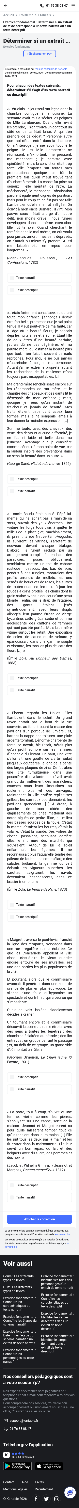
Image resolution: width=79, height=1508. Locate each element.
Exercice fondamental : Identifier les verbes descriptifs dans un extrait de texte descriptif (57, 1321)
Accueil (8, 15)
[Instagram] (56, 1498)
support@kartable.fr (24, 1421)
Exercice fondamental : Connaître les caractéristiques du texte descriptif (57, 1300)
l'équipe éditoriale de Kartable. (51, 69)
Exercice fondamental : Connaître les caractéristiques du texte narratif (19, 1304)
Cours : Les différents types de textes (18, 1278)
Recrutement (44, 1489)
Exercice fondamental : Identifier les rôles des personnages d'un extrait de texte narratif (57, 1282)
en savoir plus (62, 1234)
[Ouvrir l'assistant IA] (70, 1492)
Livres (39, 1482)
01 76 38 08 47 (57, 5)
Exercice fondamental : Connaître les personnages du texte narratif (19, 1356)
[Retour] (7, 5)
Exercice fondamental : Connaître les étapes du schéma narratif (20, 1320)
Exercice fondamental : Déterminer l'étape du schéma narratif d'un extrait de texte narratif (19, 1337)
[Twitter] (46, 1498)
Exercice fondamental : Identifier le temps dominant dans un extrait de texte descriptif (57, 1343)
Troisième (26, 15)
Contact (8, 1482)
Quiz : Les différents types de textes (17, 1289)
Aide (25, 1482)
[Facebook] (36, 1498)
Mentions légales (15, 1489)
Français (44, 15)
